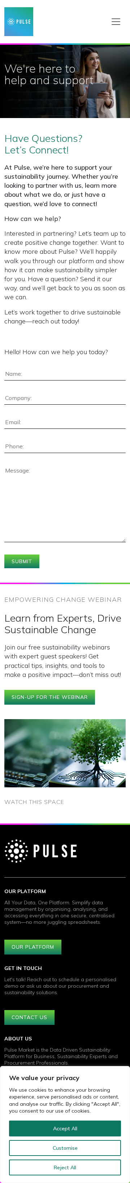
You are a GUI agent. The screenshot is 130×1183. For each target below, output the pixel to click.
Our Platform (33, 947)
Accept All (65, 1128)
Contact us (29, 1017)
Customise (65, 1148)
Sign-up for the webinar (50, 697)
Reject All (65, 1167)
